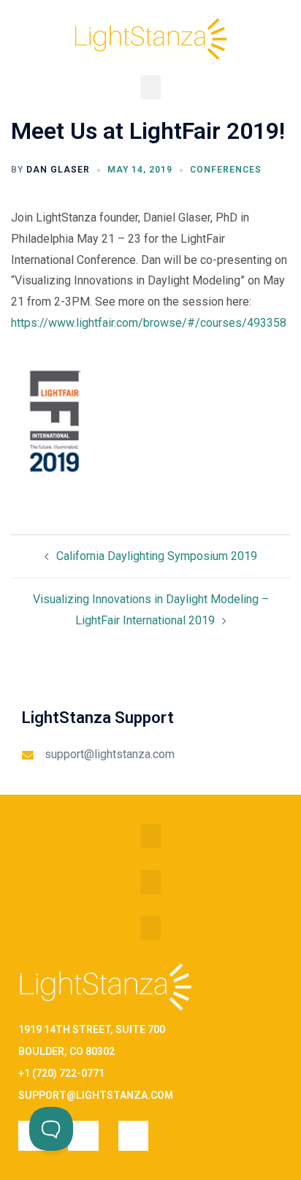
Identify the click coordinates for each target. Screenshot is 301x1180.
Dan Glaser (58, 169)
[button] (150, 87)
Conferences (226, 169)
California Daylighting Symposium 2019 (156, 556)
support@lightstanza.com (110, 754)
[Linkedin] (83, 1136)
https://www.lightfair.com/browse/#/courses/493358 (148, 323)
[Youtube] (133, 1136)
